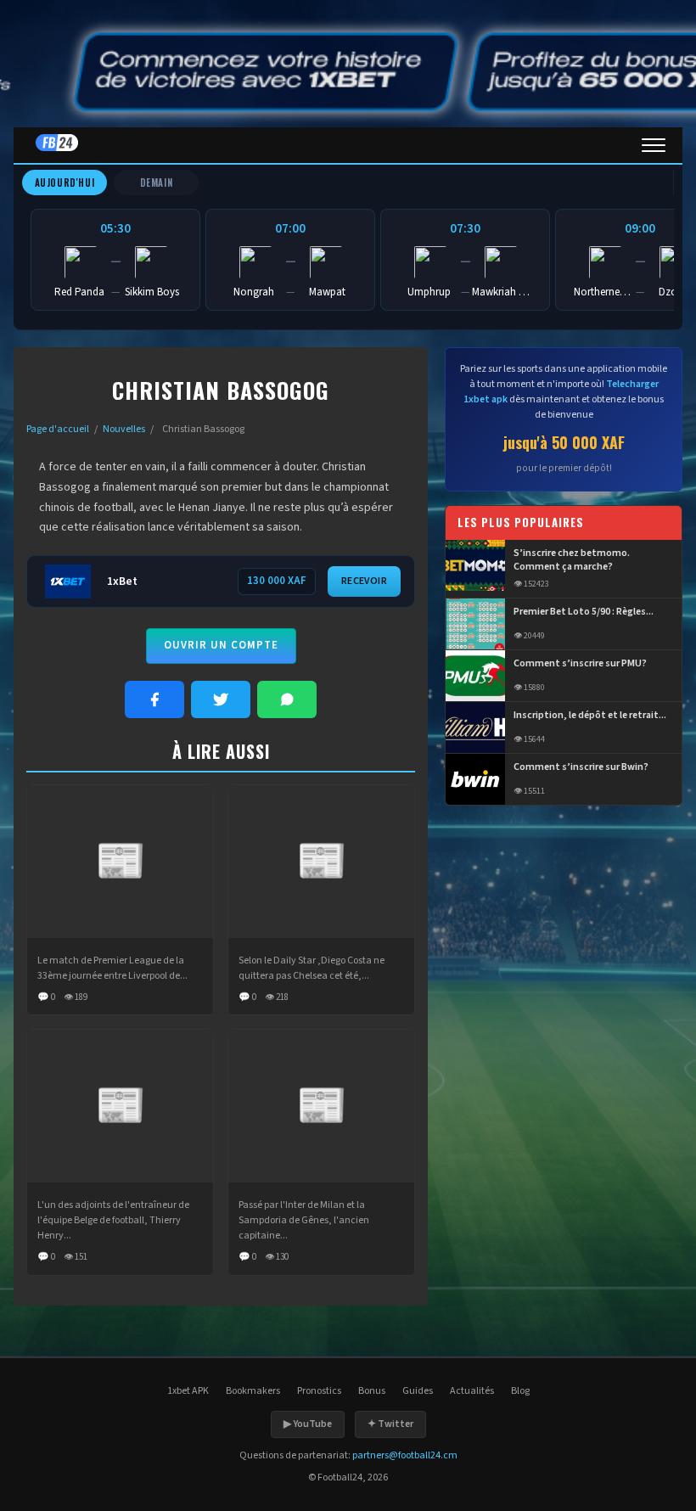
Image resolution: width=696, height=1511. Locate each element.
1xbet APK (188, 1391)
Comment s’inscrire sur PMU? (580, 664)
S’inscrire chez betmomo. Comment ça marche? (572, 561)
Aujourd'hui (65, 182)
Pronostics (319, 1391)
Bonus (371, 1391)
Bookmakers (253, 1391)
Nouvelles (124, 429)
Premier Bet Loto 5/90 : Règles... (584, 612)
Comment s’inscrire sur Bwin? (581, 767)
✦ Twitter (390, 1424)
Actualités (472, 1391)
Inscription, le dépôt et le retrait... (590, 715)
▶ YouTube (307, 1424)
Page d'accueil (57, 429)
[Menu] (653, 145)
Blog (520, 1391)
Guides (417, 1391)
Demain (156, 182)
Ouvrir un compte (221, 645)
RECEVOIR (364, 581)
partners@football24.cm (404, 1455)
